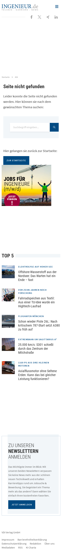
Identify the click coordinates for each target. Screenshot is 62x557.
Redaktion (35, 543)
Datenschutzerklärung (14, 543)
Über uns (49, 543)
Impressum (8, 539)
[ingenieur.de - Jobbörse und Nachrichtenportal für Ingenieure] (20, 7)
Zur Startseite (16, 160)
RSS (20, 547)
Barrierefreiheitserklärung (32, 539)
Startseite (6, 77)
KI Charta (31, 547)
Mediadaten (8, 547)
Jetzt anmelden (22, 504)
